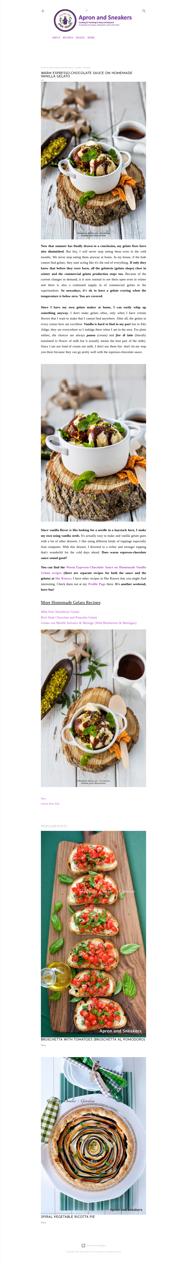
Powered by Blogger (96, 1245)
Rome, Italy (54, 803)
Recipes (68, 37)
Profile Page (97, 584)
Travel (80, 37)
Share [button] (43, 798)
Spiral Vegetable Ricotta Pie (68, 1217)
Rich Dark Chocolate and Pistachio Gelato (69, 617)
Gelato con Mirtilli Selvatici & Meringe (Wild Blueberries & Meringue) (89, 623)
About (56, 37)
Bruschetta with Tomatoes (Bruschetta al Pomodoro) (93, 1039)
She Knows (63, 578)
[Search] (144, 10)
